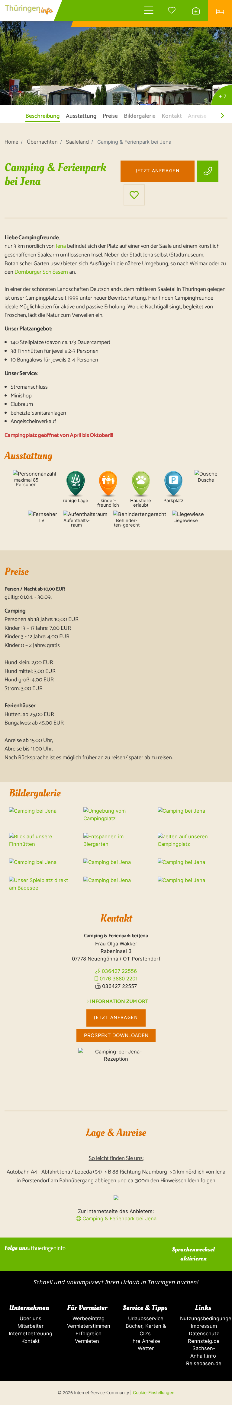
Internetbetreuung (29, 1333)
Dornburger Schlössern (41, 272)
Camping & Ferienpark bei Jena (118, 1218)
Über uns (29, 1318)
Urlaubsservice (145, 1318)
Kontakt (29, 1341)
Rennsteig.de (203, 1341)
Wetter (145, 1348)
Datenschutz (203, 1333)
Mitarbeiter (29, 1326)
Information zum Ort (118, 1002)
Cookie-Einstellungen (153, 1392)
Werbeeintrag (87, 1318)
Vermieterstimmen (87, 1326)
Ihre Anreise (145, 1341)
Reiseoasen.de (203, 1363)
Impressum (203, 1326)
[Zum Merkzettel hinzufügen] (134, 194)
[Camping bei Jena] (116, 53)
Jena (61, 246)
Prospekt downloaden (116, 1035)
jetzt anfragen (157, 171)
